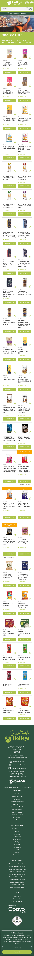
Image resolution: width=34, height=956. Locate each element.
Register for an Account (17, 801)
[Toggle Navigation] (2, 3)
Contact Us (17, 799)
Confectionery (17, 836)
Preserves (17, 844)
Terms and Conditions (17, 901)
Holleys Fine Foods (14, 3)
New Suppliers (17, 817)
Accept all (17, 952)
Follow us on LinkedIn (19, 765)
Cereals (17, 849)
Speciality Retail (17, 812)
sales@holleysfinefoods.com (19, 757)
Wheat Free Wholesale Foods (17, 869)
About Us (17, 794)
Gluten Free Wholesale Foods (17, 864)
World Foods (17, 839)
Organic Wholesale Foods (17, 871)
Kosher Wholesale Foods (17, 884)
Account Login (17, 804)
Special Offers (17, 855)
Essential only (17, 947)
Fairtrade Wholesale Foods (17, 877)
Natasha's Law (17, 820)
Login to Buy (9, 72)
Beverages (17, 852)
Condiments (17, 847)
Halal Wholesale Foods (17, 887)
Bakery (17, 831)
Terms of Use (17, 899)
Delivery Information (17, 796)
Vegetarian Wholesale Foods (17, 879)
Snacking (17, 834)
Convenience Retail (17, 807)
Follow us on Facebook (19, 768)
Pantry (17, 842)
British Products (17, 829)
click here (27, 42)
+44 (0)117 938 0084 (18, 756)
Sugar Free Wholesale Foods (17, 866)
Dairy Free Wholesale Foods (17, 874)
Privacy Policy (17, 896)
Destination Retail (17, 809)
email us (16, 42)
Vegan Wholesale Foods (17, 882)
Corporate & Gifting (17, 814)
